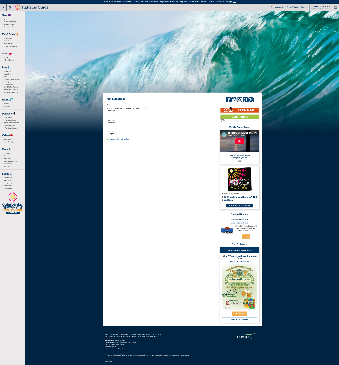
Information (8, 164)
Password (111, 123)
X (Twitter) (7, 188)
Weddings (7, 158)
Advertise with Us (110, 347)
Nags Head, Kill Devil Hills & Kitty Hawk (173, 2)
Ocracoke (220, 2)
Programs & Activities (11, 79)
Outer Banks (127, 2)
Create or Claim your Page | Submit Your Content (120, 342)
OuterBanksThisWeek (11, 123)
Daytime (6, 103)
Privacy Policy (156, 334)
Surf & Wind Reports (11, 92)
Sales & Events (9, 60)
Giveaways (7, 156)
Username (111, 111)
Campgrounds (9, 27)
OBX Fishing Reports (11, 89)
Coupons (7, 153)
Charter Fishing (9, 84)
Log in (111, 134)
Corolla (136, 2)
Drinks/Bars (8, 41)
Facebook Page (10, 120)
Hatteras (212, 2)
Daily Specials (8, 43)
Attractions (7, 74)
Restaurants (8, 38)
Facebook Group (11, 128)
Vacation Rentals (9, 24)
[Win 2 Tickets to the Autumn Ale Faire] (239, 286)
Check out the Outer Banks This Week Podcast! (289, 7)
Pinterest (7, 185)
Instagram (7, 183)
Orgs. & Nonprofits (10, 161)
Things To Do (8, 71)
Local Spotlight (9, 142)
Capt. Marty (8, 117)
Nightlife (7, 106)
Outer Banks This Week (112, 2)
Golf (5, 76)
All (4, 19)
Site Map (7, 166)
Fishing (6, 82)
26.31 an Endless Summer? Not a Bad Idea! (239, 198)
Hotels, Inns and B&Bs (11, 22)
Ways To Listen (10, 125)
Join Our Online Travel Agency (114, 344)
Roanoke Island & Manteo (198, 2)
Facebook (7, 177)
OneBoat (118, 355)
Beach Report (8, 139)
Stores (6, 57)
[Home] (32, 7)
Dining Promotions (10, 46)
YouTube (7, 180)
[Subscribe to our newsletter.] (12, 203)
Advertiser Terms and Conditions (115, 349)
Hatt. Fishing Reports (11, 87)
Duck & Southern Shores (149, 2)
